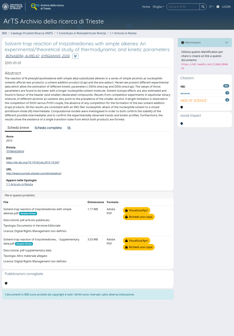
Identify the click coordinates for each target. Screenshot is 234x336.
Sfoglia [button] (157, 7)
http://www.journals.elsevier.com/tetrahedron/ (33, 173)
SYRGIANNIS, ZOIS (55, 56)
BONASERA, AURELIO (22, 56)
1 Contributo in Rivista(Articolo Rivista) (81, 33)
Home (146, 7)
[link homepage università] (47, 7)
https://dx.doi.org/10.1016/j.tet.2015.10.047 (32, 162)
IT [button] (210, 7)
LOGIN (226, 7)
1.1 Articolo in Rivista (123, 33)
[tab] (69, 127)
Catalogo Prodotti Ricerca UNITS (32, 33)
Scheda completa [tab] (48, 128)
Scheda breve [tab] (18, 127)
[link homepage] (13, 7)
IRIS (4, 33)
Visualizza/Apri (138, 210)
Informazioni (192, 42)
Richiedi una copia (140, 217)
